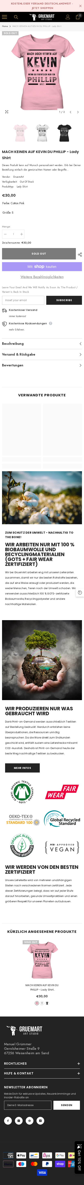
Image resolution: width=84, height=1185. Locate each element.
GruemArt (18, 177)
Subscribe (64, 300)
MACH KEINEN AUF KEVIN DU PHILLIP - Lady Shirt (42, 987)
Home (5, 26)
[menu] (4, 16)
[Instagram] (19, 1121)
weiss (42, 1003)
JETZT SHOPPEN (42, 8)
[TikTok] (40, 1121)
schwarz (47, 1003)
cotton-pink (37, 1003)
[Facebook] (8, 1121)
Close (80, 6)
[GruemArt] (42, 660)
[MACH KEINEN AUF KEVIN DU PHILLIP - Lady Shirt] (42, 961)
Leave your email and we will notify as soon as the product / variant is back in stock (40, 290)
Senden (66, 1105)
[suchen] (16, 17)
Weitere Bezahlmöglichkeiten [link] (42, 277)
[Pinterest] (29, 1121)
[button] (70, 112)
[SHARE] (79, 254)
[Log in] (68, 17)
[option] (42, 73)
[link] (21, 459)
